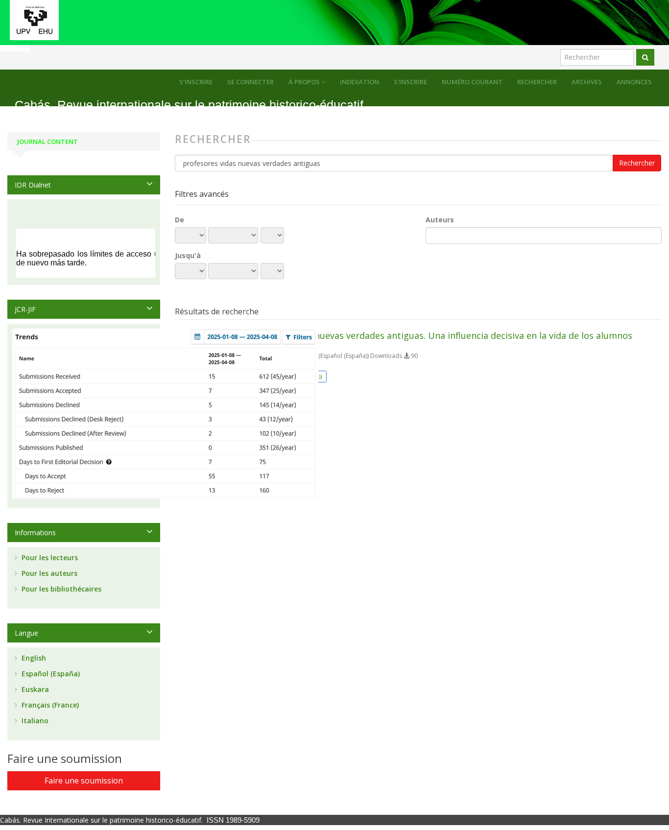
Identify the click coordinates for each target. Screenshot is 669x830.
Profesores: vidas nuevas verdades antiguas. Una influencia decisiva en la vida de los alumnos (436, 335)
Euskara (34, 689)
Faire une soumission (84, 780)
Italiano (34, 720)
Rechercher (537, 81)
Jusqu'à (188, 255)
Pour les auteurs (48, 573)
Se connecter (250, 81)
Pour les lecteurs (49, 557)
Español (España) (50, 673)
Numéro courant (472, 81)
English (33, 658)
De (179, 219)
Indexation (359, 81)
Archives (587, 81)
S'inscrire (410, 81)
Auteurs (440, 219)
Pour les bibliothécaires (60, 588)
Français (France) (49, 705)
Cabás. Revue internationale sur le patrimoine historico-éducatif (189, 105)
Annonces (634, 81)
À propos (304, 81)
